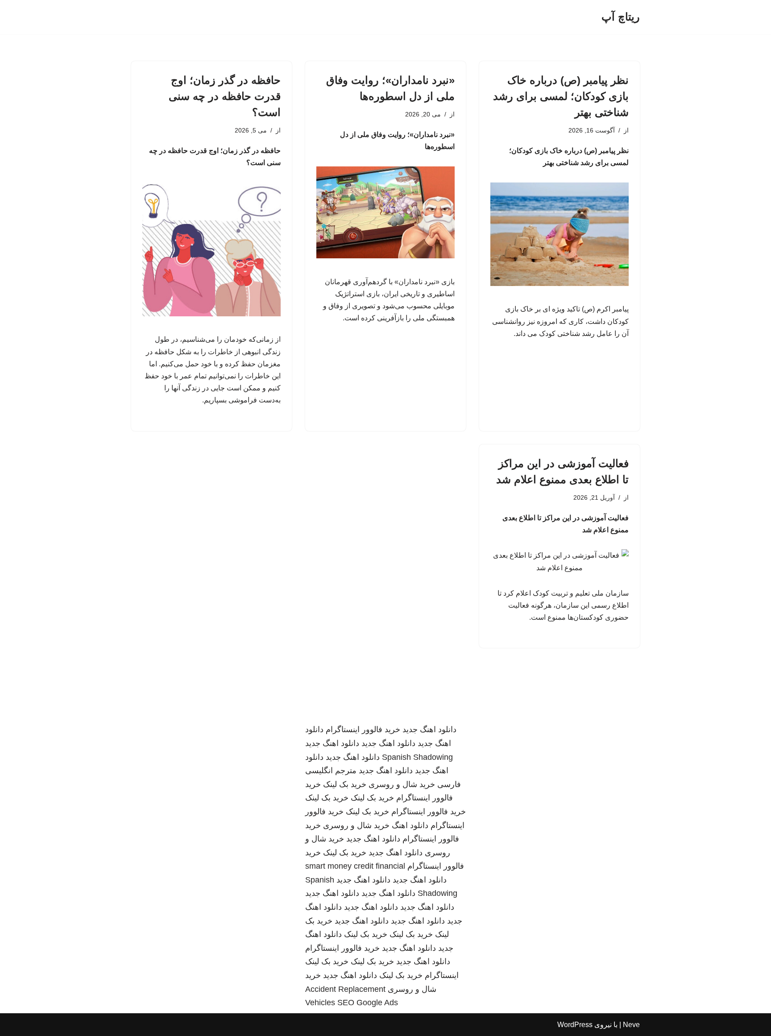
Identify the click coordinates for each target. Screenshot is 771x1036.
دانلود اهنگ (410, 825)
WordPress (575, 1024)
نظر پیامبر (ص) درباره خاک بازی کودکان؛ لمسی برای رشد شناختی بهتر (561, 96)
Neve (631, 1024)
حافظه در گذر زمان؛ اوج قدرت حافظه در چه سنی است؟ (225, 96)
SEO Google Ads (367, 1002)
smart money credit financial (355, 866)
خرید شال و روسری (402, 784)
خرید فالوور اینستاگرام (363, 729)
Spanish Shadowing (417, 757)
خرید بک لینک (344, 784)
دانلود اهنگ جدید (429, 729)
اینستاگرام (442, 975)
